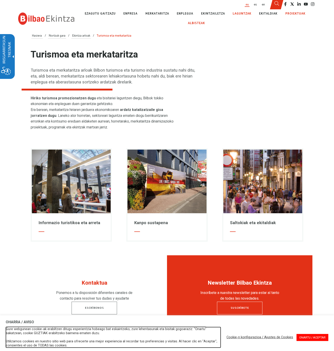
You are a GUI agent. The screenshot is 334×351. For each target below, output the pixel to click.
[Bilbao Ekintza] (46, 19)
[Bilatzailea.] (277, 5)
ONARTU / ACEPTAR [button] (312, 337)
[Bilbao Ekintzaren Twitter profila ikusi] (292, 4)
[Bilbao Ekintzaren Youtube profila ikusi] (306, 4)
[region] (94, 291)
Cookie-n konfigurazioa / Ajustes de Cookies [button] (260, 337)
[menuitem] (247, 5)
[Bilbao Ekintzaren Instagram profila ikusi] (313, 4)
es (255, 4)
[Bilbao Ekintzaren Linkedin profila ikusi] (299, 4)
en (263, 4)
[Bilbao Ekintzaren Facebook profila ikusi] (285, 4)
